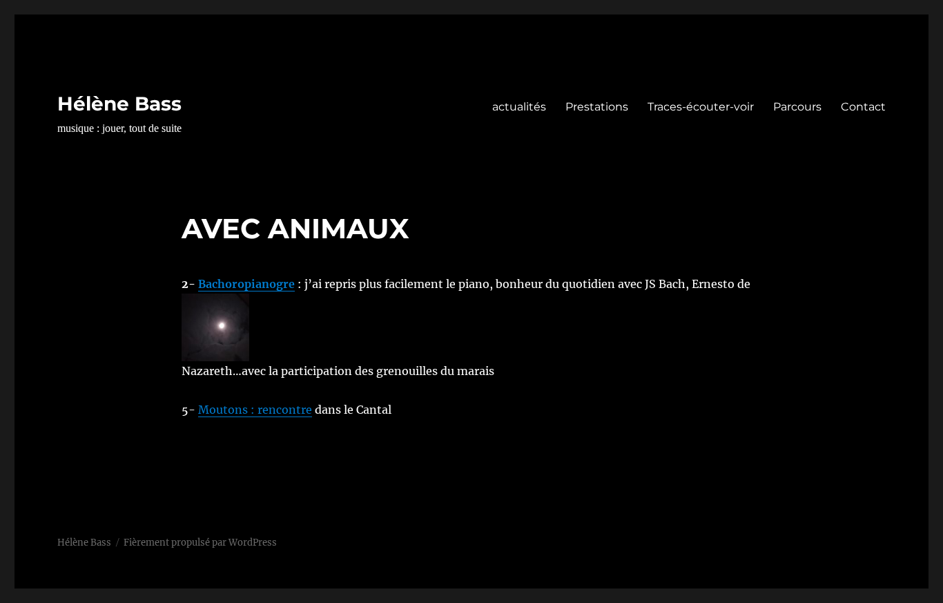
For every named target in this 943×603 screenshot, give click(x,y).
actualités (519, 106)
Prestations (596, 106)
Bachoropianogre (246, 284)
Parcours (797, 106)
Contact (863, 106)
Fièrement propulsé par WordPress (200, 542)
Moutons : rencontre (255, 410)
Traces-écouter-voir (701, 106)
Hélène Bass (119, 103)
